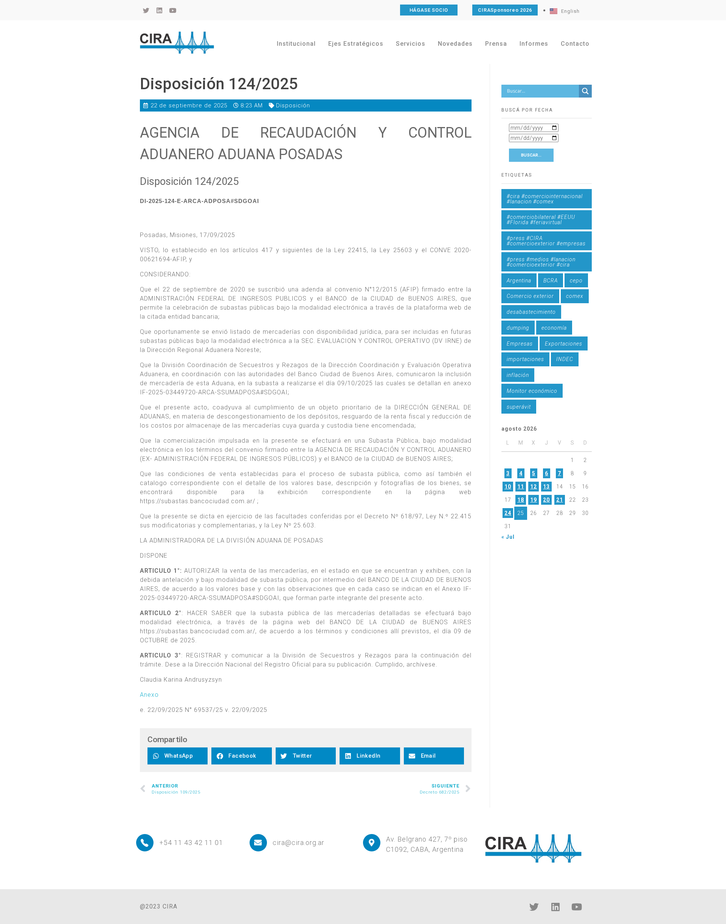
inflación (518, 375)
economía (554, 328)
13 (546, 487)
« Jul (508, 537)
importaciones (525, 359)
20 (546, 500)
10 (507, 487)
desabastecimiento (531, 312)
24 (507, 513)
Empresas (520, 344)
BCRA (550, 281)
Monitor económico (532, 391)
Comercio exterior (530, 296)
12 (533, 487)
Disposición (293, 105)
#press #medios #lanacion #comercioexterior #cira (541, 262)
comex (574, 296)
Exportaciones (563, 344)
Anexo (149, 694)
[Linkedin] (555, 907)
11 (520, 487)
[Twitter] (534, 907)
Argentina (519, 281)
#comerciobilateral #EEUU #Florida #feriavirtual (541, 219)
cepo (576, 281)
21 (559, 500)
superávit (519, 407)
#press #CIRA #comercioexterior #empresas (546, 241)
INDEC (564, 359)
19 (533, 500)
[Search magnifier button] (585, 91)
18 (520, 500)
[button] (177, 755)
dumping (518, 328)
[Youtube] (576, 907)
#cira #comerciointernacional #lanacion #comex (545, 199)
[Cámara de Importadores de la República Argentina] (177, 42)
